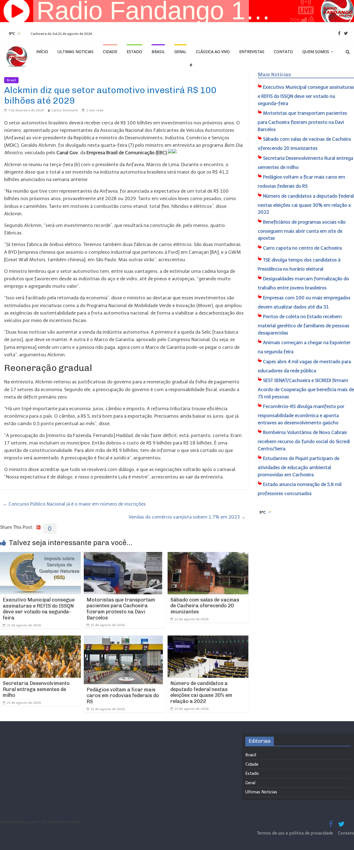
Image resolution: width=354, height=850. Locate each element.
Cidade (110, 51)
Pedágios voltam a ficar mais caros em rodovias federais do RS (123, 696)
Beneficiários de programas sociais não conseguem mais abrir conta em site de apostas (302, 230)
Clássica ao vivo (213, 51)
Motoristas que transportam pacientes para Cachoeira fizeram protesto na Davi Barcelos (121, 609)
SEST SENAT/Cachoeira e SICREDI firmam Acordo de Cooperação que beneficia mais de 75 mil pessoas (306, 388)
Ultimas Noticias (75, 51)
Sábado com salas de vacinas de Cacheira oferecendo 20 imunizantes (204, 606)
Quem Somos (315, 51)
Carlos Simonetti (64, 110)
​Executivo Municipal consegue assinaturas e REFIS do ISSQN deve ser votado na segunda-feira (39, 609)
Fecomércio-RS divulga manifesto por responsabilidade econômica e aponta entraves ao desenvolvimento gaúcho (301, 414)
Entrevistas (251, 51)
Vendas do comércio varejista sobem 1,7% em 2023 (187, 517)
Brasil (158, 51)
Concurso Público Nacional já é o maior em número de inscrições (74, 504)
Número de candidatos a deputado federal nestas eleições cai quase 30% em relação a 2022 (201, 692)
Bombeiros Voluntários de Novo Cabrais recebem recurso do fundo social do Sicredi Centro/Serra (304, 440)
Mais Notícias (274, 75)
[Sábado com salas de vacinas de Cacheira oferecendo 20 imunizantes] (208, 555)
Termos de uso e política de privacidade (295, 833)
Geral (180, 51)
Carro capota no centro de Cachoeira (302, 248)
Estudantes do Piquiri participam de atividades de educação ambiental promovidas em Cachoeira (298, 466)
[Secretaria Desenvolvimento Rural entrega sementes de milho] (40, 639)
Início (42, 51)
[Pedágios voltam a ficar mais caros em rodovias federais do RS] (123, 639)
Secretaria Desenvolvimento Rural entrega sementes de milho (36, 689)
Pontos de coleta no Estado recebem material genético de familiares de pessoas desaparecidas (303, 325)
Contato (283, 51)
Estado (134, 51)
